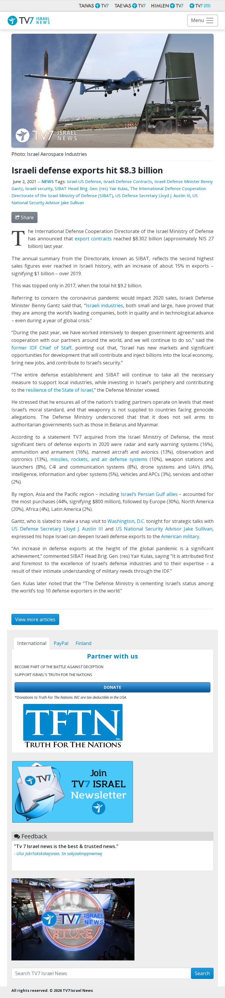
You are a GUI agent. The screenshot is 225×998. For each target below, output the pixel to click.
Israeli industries (104, 305)
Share (27, 217)
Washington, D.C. (126, 521)
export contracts (93, 238)
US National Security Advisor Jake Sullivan (164, 529)
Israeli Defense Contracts (127, 181)
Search (202, 973)
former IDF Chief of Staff (41, 348)
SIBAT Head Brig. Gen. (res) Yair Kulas (91, 188)
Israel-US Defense (84, 181)
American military (180, 536)
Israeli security (38, 188)
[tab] (31, 643)
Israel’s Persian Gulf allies (149, 494)
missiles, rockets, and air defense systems (99, 459)
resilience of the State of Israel (59, 390)
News (48, 181)
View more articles (35, 619)
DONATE (112, 687)
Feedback (34, 836)
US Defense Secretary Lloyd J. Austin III (152, 195)
